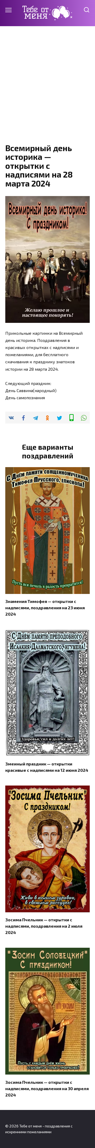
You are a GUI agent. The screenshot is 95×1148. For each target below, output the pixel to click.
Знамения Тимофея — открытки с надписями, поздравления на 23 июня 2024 (45, 607)
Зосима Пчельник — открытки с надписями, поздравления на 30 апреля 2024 (47, 1088)
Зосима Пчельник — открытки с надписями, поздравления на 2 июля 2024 (43, 926)
